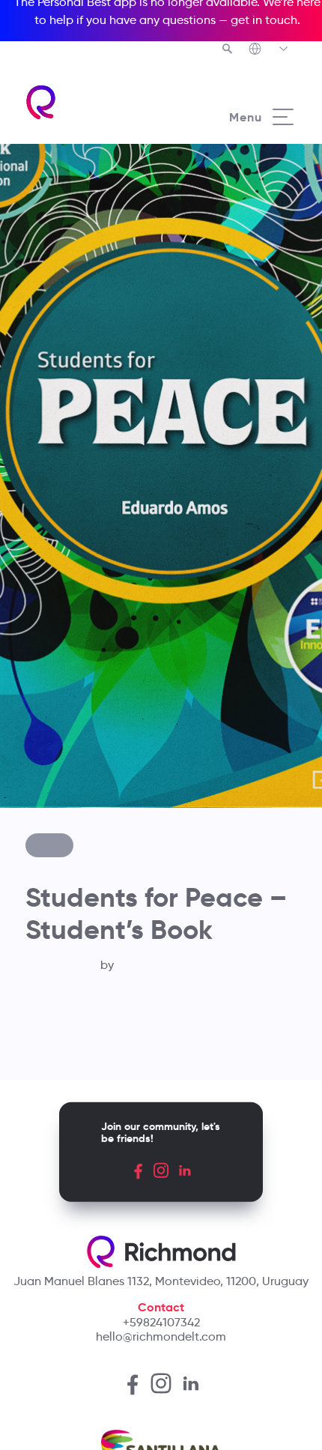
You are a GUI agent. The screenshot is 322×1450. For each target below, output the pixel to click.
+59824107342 (161, 1322)
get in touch (264, 20)
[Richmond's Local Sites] (269, 50)
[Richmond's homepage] (92, 102)
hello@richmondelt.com (161, 1336)
